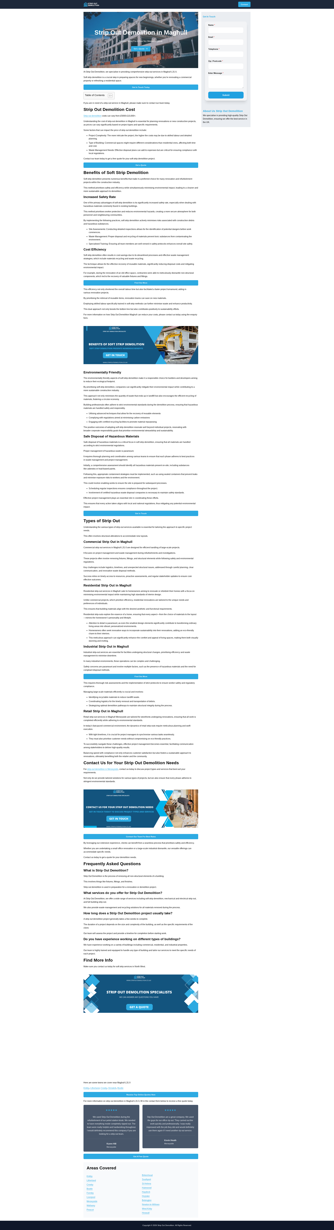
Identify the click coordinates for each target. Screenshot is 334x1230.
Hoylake (146, 1196)
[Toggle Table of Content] (109, 95)
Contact (244, 4)
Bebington (146, 1200)
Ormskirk (112, 1088)
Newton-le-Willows (150, 1204)
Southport (146, 1179)
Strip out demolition (92, 116)
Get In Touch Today (141, 87)
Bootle (120, 1088)
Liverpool (91, 1197)
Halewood (146, 1188)
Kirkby (86, 1088)
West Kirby (147, 1209)
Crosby (104, 1088)
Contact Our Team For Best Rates (141, 837)
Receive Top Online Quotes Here (140, 1095)
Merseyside (92, 1201)
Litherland (95, 1088)
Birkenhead (147, 1175)
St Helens (146, 1183)
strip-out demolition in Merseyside (102, 769)
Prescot (90, 1210)
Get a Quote (139, 49)
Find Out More (141, 283)
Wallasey (91, 1205)
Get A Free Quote (140, 1156)
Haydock (146, 1192)
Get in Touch (141, 513)
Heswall (146, 1213)
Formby (90, 1193)
